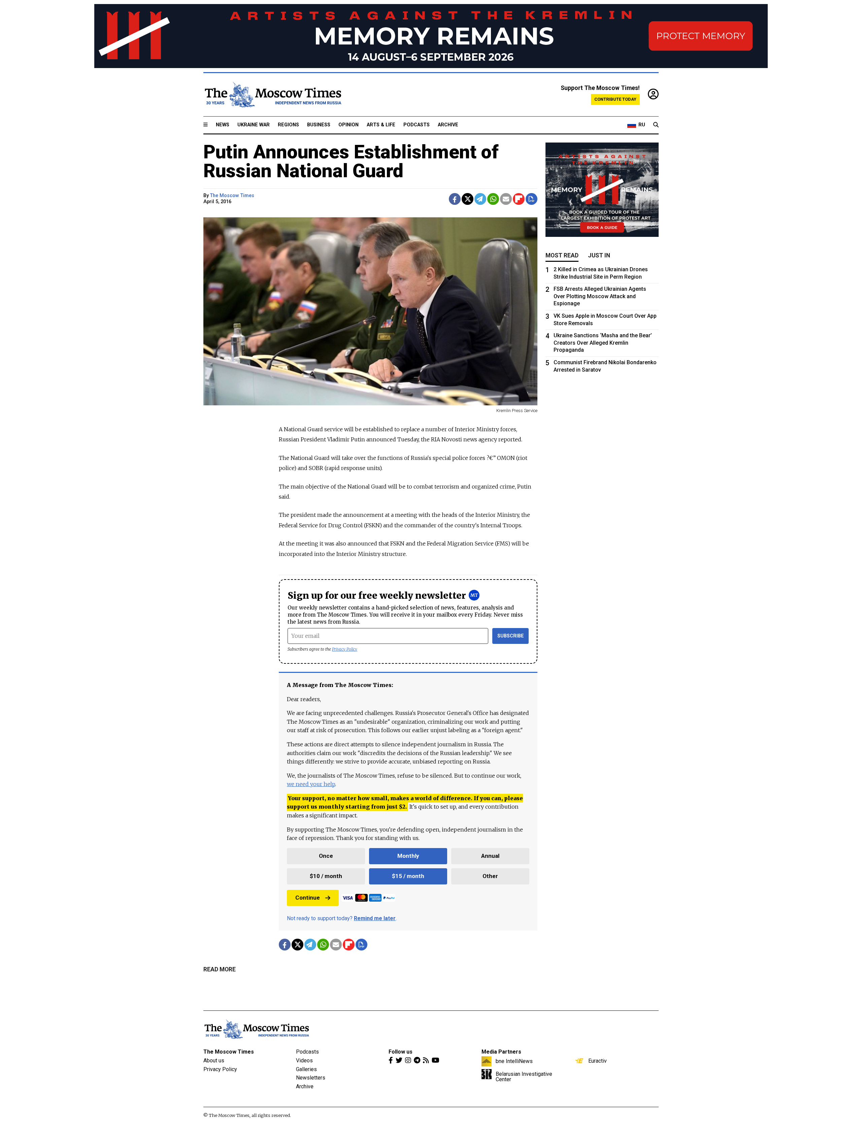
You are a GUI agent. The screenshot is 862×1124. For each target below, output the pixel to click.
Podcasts (416, 125)
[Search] (656, 125)
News (222, 125)
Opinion (348, 125)
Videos (304, 1060)
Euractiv (597, 1061)
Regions (288, 125)
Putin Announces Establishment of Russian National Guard (351, 161)
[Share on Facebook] (455, 199)
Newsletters (310, 1077)
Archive (448, 125)
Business (318, 125)
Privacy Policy (344, 649)
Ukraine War (253, 125)
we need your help (311, 784)
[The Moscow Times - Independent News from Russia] (272, 94)
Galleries (306, 1069)
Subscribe (510, 636)
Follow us (400, 1052)
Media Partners (501, 1052)
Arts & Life (381, 125)
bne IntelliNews (514, 1061)
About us (213, 1060)
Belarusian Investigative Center (524, 1076)
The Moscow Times (228, 1052)
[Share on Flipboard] (519, 199)
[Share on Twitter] (467, 199)
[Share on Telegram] (480, 199)
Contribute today (615, 99)
